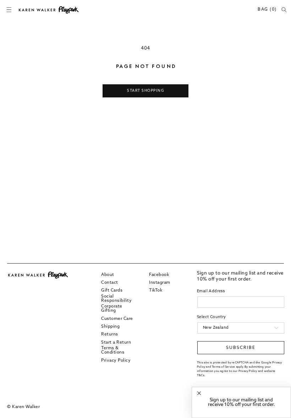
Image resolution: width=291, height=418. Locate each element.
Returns (109, 334)
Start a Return (116, 342)
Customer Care (117, 319)
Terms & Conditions (112, 350)
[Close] (199, 393)
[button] (9, 9)
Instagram (159, 283)
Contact (109, 283)
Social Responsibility (116, 298)
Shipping (110, 326)
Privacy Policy (116, 360)
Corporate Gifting (111, 308)
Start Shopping (145, 91)
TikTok (155, 290)
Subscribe (241, 348)
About (107, 275)
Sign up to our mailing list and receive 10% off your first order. (241, 402)
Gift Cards (111, 290)
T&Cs (200, 375)
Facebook (159, 275)
